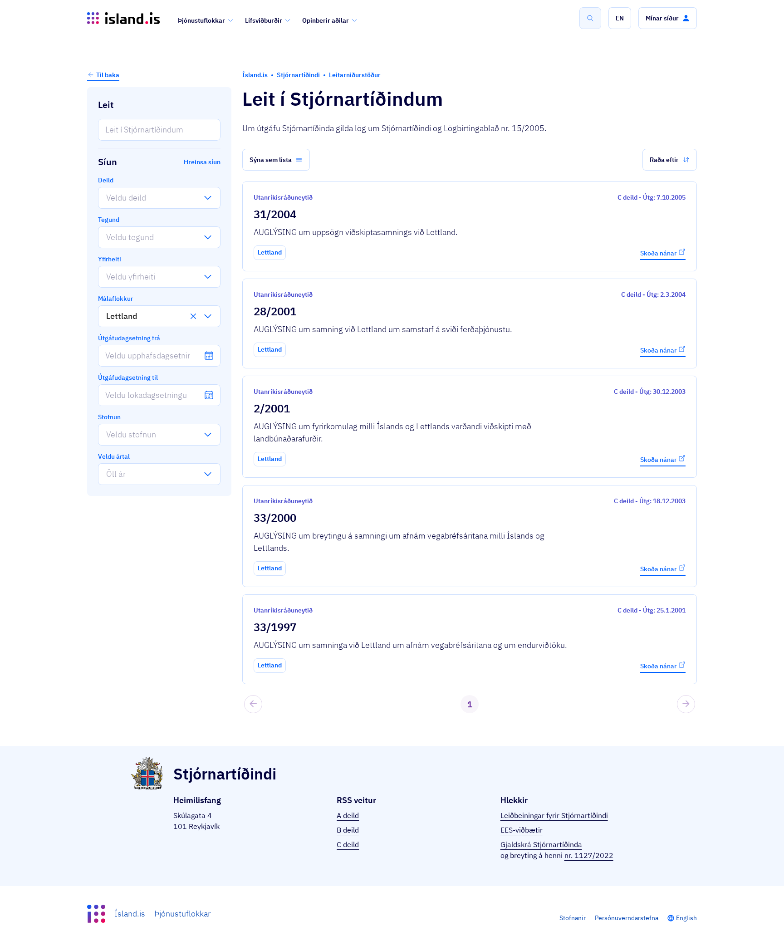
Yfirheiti (109, 259)
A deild (348, 815)
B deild (348, 829)
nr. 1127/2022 (588, 855)
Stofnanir (572, 918)
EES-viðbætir (521, 829)
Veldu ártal (114, 456)
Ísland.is (129, 913)
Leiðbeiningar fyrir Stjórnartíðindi (554, 815)
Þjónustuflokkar (201, 20)
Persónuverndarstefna (626, 918)
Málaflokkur (115, 298)
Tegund (108, 219)
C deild (348, 844)
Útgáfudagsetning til (128, 377)
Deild (105, 180)
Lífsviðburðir (263, 20)
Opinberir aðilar (325, 20)
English (686, 918)
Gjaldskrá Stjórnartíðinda (541, 844)
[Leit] (590, 18)
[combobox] (106, 197)
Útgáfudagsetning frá (129, 338)
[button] (619, 18)
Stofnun (109, 417)
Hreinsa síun (202, 162)
